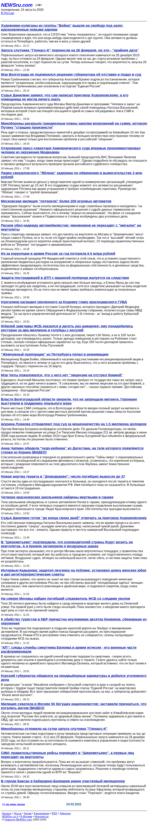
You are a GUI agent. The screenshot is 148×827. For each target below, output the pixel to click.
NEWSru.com (17, 5)
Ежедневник (41, 813)
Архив (27, 813)
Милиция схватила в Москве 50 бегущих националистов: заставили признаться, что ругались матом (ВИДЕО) (73, 706)
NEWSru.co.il (10, 816)
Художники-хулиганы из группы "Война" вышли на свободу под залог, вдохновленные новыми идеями (62, 27)
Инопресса (42, 816)
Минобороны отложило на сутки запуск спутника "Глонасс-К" (54, 729)
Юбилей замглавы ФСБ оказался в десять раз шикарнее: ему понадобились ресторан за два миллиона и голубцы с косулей (67, 328)
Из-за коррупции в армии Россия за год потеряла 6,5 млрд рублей (58, 254)
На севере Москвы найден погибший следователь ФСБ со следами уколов (65, 598)
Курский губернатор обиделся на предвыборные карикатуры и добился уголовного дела (73, 678)
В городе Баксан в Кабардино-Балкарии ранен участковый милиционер (63, 781)
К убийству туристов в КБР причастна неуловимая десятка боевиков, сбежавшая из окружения (74, 621)
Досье (17, 813)
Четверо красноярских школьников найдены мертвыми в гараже (57, 497)
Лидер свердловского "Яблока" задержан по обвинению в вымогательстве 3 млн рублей (71, 175)
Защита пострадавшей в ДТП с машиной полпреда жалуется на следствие (65, 278)
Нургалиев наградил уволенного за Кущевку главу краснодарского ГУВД (64, 302)
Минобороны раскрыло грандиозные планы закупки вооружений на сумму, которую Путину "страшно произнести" (74, 125)
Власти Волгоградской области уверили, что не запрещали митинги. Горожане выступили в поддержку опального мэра (69, 401)
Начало (6, 813)
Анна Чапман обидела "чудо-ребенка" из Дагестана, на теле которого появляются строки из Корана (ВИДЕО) (72, 450)
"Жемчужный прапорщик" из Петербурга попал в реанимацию (54, 354)
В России (7, 13)
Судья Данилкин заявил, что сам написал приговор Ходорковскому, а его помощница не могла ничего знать (64, 97)
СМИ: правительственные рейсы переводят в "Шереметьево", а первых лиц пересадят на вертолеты (67, 755)
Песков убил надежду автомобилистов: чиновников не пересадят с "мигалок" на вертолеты (71, 227)
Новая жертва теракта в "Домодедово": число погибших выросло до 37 (63, 476)
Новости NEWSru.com (18, 819)
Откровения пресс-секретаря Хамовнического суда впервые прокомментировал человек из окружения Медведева (70, 150)
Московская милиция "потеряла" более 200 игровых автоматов (56, 201)
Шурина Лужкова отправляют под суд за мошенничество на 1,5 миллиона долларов (73, 424)
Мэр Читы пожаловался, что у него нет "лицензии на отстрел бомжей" (62, 375)
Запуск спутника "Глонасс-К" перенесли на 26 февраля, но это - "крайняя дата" (70, 50)
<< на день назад (13, 804)
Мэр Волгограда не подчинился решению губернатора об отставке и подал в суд (71, 74)
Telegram (65, 813)
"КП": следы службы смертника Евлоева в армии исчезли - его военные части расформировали (68, 649)
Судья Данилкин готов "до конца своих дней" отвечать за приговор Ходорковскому (74, 518)
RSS (54, 813)
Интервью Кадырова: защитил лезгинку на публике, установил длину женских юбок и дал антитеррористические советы (73, 572)
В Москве (26, 816)
